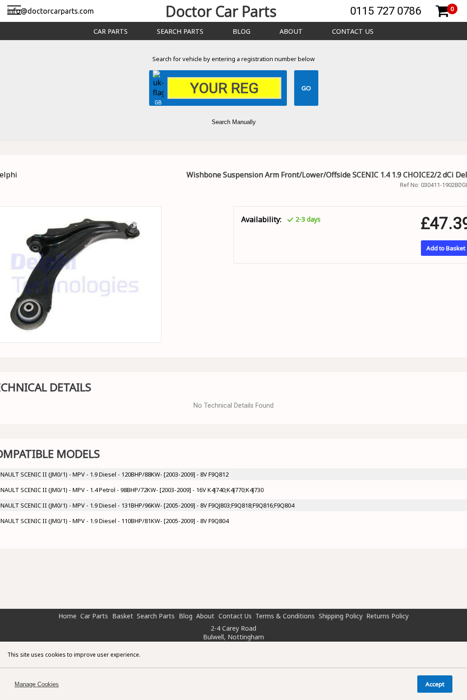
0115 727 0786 (385, 11)
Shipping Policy (341, 616)
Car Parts (110, 31)
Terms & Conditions (285, 616)
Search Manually (234, 122)
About (291, 31)
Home (67, 616)
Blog (241, 31)
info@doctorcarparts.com (50, 11)
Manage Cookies (37, 684)
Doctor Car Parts (221, 11)
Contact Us (353, 31)
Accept (434, 684)
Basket (122, 616)
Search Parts (180, 31)
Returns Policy (387, 616)
